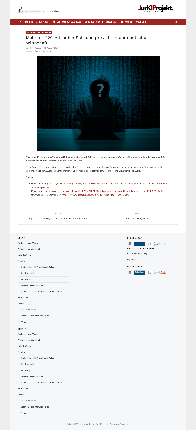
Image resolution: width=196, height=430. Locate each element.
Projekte (111, 22)
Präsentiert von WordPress (93, 424)
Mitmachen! (127, 22)
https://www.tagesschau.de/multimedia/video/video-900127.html (95, 195)
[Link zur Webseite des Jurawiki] (160, 246)
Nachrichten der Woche (37, 22)
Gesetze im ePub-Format (32, 285)
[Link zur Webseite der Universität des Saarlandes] (130, 245)
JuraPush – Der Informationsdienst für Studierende (43, 291)
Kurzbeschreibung (28, 310)
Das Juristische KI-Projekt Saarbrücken (37, 267)
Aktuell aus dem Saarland (67, 22)
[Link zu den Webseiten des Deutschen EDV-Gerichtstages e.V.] (149, 245)
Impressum (132, 260)
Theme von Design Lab (119, 424)
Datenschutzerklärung (137, 254)
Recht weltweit (27, 273)
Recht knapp (26, 279)
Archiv (23, 322)
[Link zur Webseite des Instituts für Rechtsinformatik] (140, 245)
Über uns (141, 22)
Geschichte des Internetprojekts (35, 316)
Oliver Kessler (35, 48)
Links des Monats (94, 22)
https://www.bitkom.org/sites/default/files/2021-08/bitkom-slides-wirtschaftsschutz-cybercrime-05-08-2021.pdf (104, 191)
